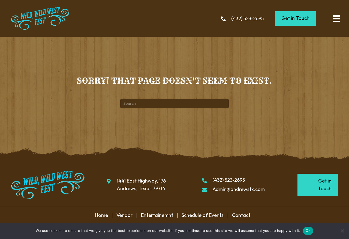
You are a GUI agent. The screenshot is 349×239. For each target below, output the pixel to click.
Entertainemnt (157, 215)
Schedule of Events (203, 215)
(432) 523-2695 (247, 18)
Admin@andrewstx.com (238, 189)
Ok (308, 230)
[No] (342, 231)
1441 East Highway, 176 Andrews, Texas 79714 (141, 185)
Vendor (124, 215)
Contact (241, 215)
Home (101, 215)
